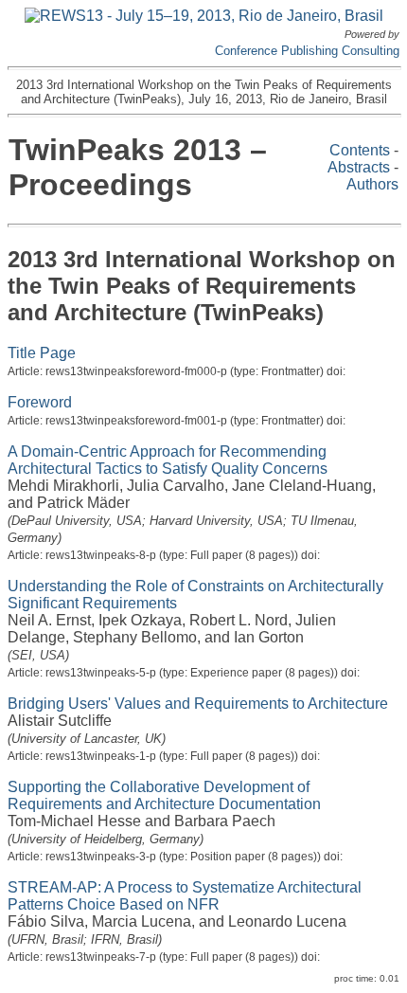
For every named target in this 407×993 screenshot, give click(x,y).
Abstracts (358, 167)
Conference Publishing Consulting (307, 51)
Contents (359, 150)
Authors (372, 184)
